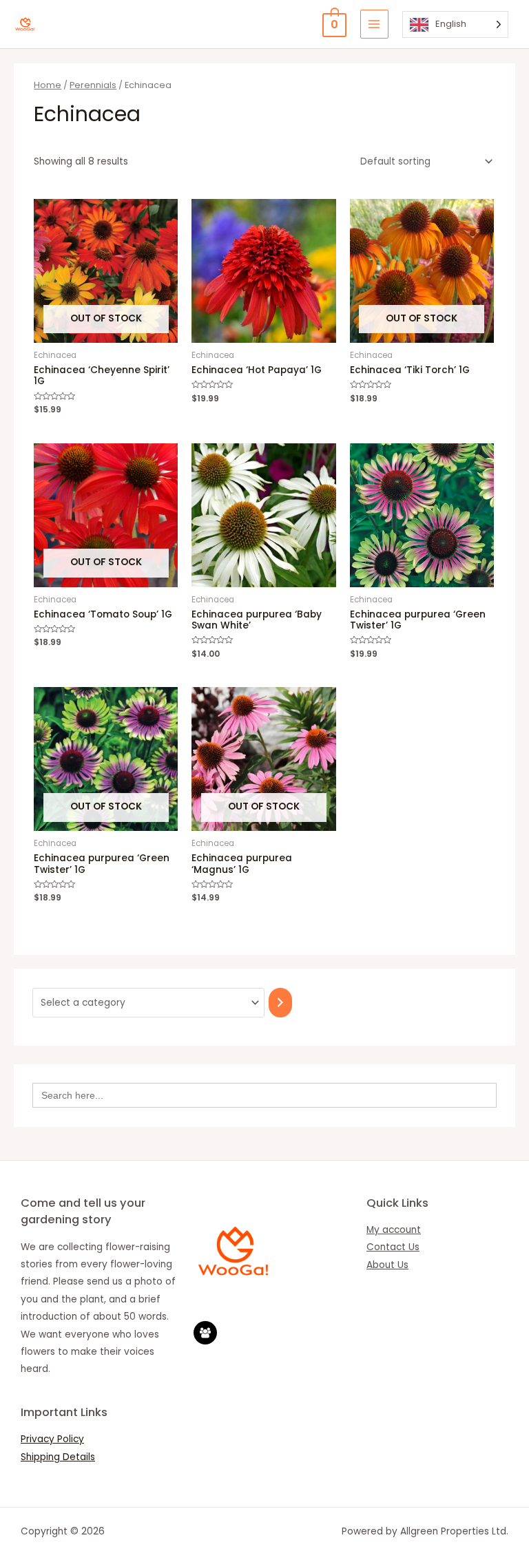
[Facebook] (205, 1332)
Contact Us (392, 1247)
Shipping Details (58, 1457)
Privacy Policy (52, 1439)
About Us (387, 1264)
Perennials (93, 85)
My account (393, 1229)
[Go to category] (280, 1002)
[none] (455, 24)
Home (47, 85)
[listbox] (455, 24)
